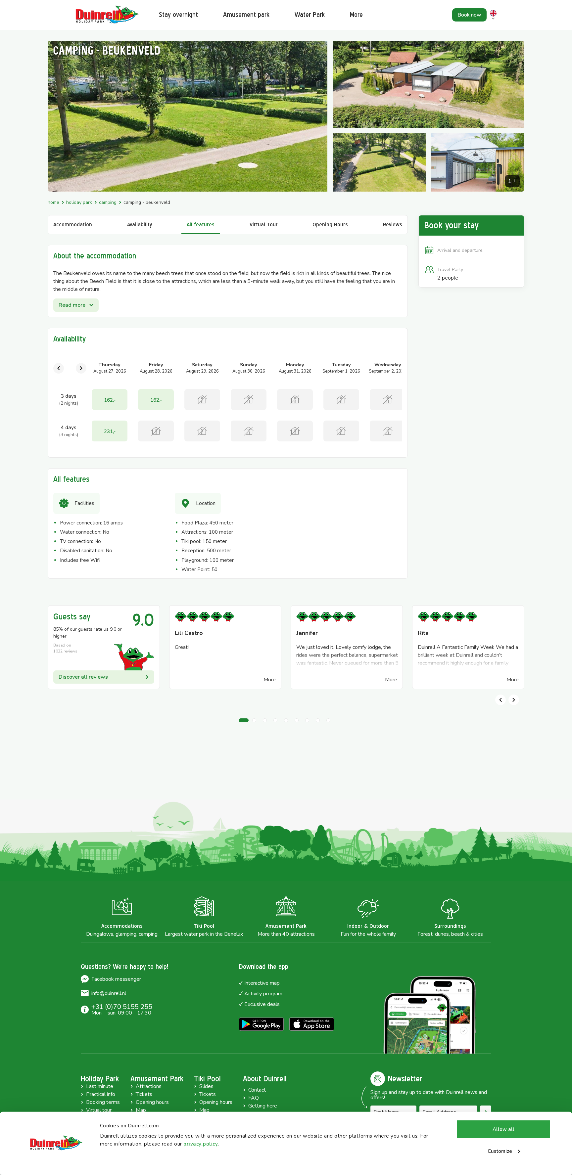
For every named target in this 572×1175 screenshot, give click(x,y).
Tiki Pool (207, 1078)
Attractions (149, 1086)
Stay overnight (178, 15)
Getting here (262, 1105)
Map (141, 1110)
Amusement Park (156, 1078)
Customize (500, 1151)
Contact (257, 1090)
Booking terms (103, 1102)
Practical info (100, 1094)
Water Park (310, 15)
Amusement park (246, 15)
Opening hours (152, 1102)
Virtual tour (99, 1110)
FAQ (253, 1098)
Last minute (99, 1086)
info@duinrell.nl (108, 993)
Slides (206, 1086)
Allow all (503, 1129)
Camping (108, 202)
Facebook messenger (116, 979)
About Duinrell (265, 1078)
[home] (107, 15)
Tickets (144, 1094)
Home (53, 202)
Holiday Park (79, 202)
